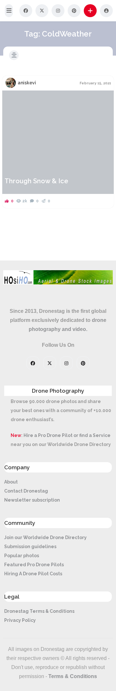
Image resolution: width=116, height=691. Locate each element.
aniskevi (27, 82)
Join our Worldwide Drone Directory (45, 537)
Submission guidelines (30, 546)
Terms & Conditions (72, 676)
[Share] (11, 99)
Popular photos (21, 555)
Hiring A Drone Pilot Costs (33, 573)
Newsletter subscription (32, 500)
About (11, 481)
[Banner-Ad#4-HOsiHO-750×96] (58, 282)
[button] (9, 10)
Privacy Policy (20, 620)
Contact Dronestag (26, 491)
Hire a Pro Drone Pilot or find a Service (67, 435)
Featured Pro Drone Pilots (34, 564)
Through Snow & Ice (36, 181)
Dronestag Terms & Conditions (39, 611)
